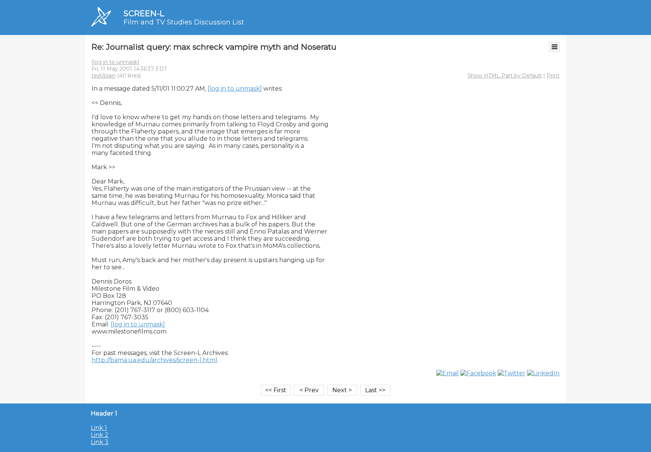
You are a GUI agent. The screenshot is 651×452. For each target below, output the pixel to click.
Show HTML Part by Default (505, 75)
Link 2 (99, 434)
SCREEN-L (144, 13)
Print (553, 75)
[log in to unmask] (115, 62)
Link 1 (99, 427)
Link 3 (99, 442)
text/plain (104, 75)
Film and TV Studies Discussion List (184, 22)
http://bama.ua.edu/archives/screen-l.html (154, 360)
